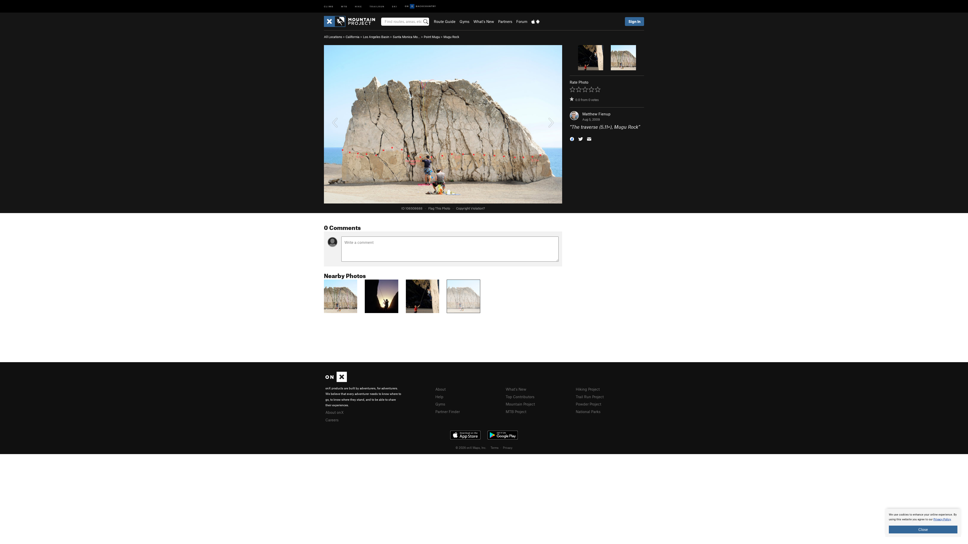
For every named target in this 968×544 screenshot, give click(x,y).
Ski (394, 6)
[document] (923, 522)
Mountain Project (520, 404)
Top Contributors (520, 396)
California (352, 37)
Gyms (464, 21)
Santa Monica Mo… (406, 37)
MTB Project (516, 411)
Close (923, 529)
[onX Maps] (336, 380)
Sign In (634, 21)
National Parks (588, 411)
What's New (483, 21)
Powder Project (588, 404)
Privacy (507, 447)
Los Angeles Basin (376, 37)
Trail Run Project (590, 396)
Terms (495, 447)
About (440, 389)
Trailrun (377, 6)
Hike (358, 6)
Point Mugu (432, 37)
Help (439, 396)
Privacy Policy (942, 519)
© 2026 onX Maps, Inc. (471, 447)
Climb (329, 6)
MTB (344, 6)
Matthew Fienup (596, 114)
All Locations (333, 37)
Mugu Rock (451, 37)
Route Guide (445, 21)
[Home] (352, 21)
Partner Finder (447, 411)
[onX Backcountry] (420, 6)
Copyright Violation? (470, 208)
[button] (572, 139)
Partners (505, 21)
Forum (521, 21)
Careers (332, 420)
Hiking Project (588, 389)
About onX (334, 412)
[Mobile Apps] (535, 21)
